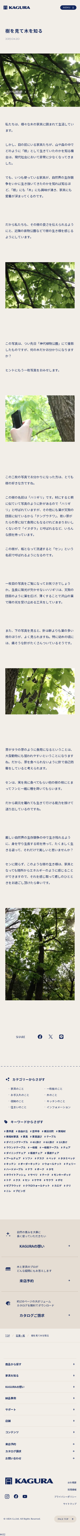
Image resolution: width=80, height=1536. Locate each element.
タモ (51, 1169)
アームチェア (13, 1158)
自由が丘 (23, 1131)
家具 (25, 1136)
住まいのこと (19, 1107)
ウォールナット (53, 1163)
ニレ (8, 1191)
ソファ (28, 1158)
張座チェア (53, 1153)
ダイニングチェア (16, 1153)
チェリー (71, 1163)
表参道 (10, 1131)
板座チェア (36, 1153)
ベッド (52, 1158)
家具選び (37, 1136)
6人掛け (50, 1142)
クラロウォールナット (37, 1185)
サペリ (34, 1174)
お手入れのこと (20, 1095)
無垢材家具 (12, 1136)
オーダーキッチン (30, 1163)
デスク (40, 1158)
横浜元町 (49, 1131)
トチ (8, 1180)
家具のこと (17, 1088)
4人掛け (36, 1142)
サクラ (49, 1180)
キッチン (11, 1163)
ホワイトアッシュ (16, 1174)
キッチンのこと (56, 1101)
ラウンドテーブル (16, 1147)
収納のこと (17, 1101)
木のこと (52, 1095)
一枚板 (33, 1147)
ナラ (30, 1169)
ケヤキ (38, 1180)
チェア (66, 1147)
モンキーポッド (62, 1174)
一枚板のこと (55, 1088)
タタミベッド (67, 1158)
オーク (40, 1169)
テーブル (51, 1136)
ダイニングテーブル (17, 1142)
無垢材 (62, 1131)
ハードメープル (14, 1169)
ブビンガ (20, 1191)
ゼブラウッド (13, 1185)
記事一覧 (20, 1335)
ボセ (60, 1180)
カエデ (58, 1185)
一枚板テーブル (50, 1147)
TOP (7, 1335)
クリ (68, 1185)
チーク (45, 1174)
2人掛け (63, 1142)
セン (27, 1180)
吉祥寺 (36, 1131)
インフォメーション (59, 1107)
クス (18, 1180)
